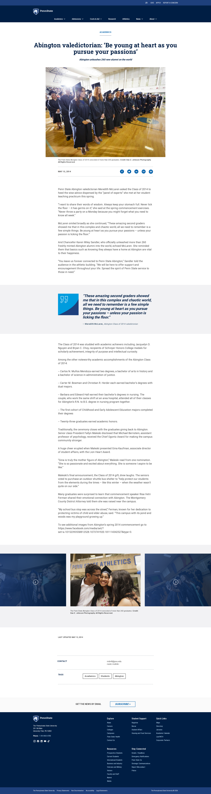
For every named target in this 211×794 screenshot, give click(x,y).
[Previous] (35, 582)
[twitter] (129, 172)
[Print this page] (151, 172)
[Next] (175, 582)
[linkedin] (136, 172)
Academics (105, 32)
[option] (105, 584)
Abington (119, 676)
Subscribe (122, 704)
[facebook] (122, 172)
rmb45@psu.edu (114, 661)
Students (105, 676)
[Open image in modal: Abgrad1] (105, 112)
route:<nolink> (113, 664)
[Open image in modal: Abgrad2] (105, 580)
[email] (144, 172)
